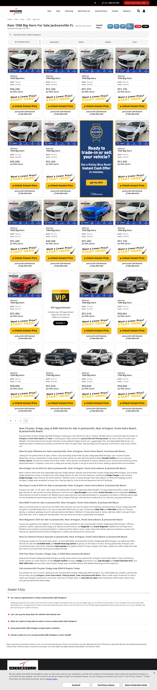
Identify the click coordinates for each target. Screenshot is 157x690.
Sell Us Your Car (84, 11)
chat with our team (89, 578)
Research (127, 11)
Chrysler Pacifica (109, 458)
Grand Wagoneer (101, 526)
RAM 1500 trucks (26, 563)
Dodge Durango (26, 478)
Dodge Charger (113, 475)
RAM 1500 (99, 509)
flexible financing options (65, 543)
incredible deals (43, 543)
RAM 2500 (112, 509)
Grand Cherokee (105, 492)
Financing (69, 11)
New (49, 11)
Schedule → (60, 323)
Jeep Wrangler (81, 492)
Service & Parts (101, 11)
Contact (115, 11)
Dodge (79, 561)
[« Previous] (10, 420)
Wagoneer (85, 526)
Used (58, 11)
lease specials (61, 546)
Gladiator (133, 492)
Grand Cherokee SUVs (123, 561)
